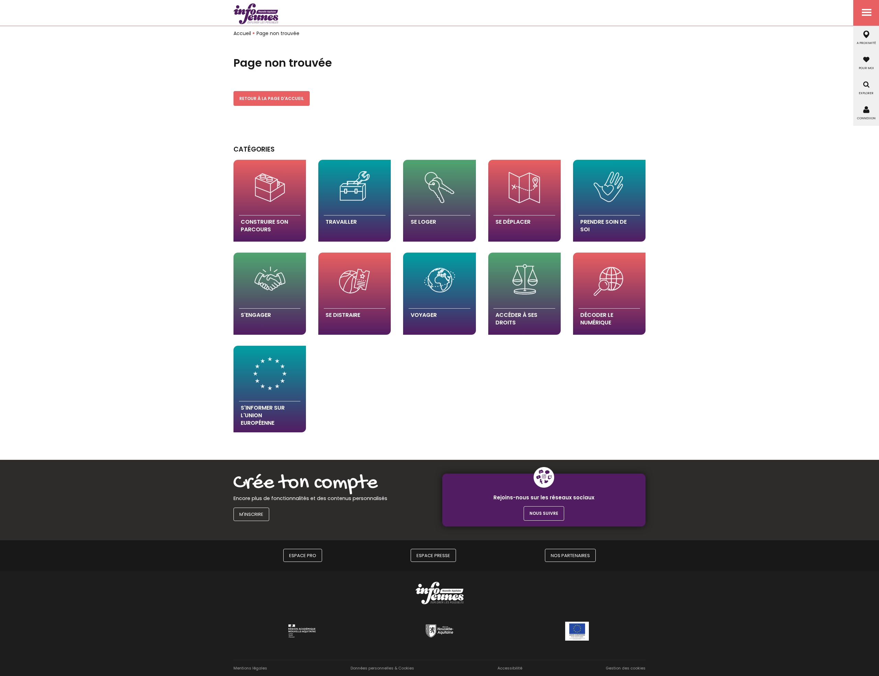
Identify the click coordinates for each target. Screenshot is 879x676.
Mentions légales (250, 668)
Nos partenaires (570, 555)
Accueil (242, 33)
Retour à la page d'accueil (271, 98)
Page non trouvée (277, 33)
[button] (269, 201)
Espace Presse (433, 555)
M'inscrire (251, 514)
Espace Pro (302, 555)
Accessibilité (510, 668)
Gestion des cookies (626, 668)
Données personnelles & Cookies (382, 668)
